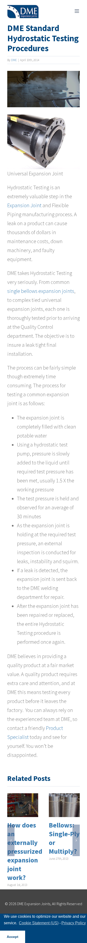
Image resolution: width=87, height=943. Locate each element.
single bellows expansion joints (40, 291)
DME (14, 60)
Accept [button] (12, 937)
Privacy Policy (73, 923)
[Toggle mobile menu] (77, 11)
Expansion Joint (24, 205)
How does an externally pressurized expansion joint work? (24, 851)
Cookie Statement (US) (38, 923)
